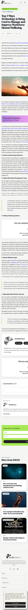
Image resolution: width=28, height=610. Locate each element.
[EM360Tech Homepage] (14, 559)
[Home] (6, 4)
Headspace (13, 262)
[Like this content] (3, 33)
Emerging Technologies (10, 8)
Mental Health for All (13, 65)
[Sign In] (19, 343)
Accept (15, 606)
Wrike (10, 186)
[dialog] (15, 600)
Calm (20, 262)
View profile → (6, 414)
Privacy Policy (7, 599)
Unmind (23, 264)
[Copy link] (19, 33)
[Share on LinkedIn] (16, 33)
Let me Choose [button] (15, 603)
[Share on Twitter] (13, 33)
